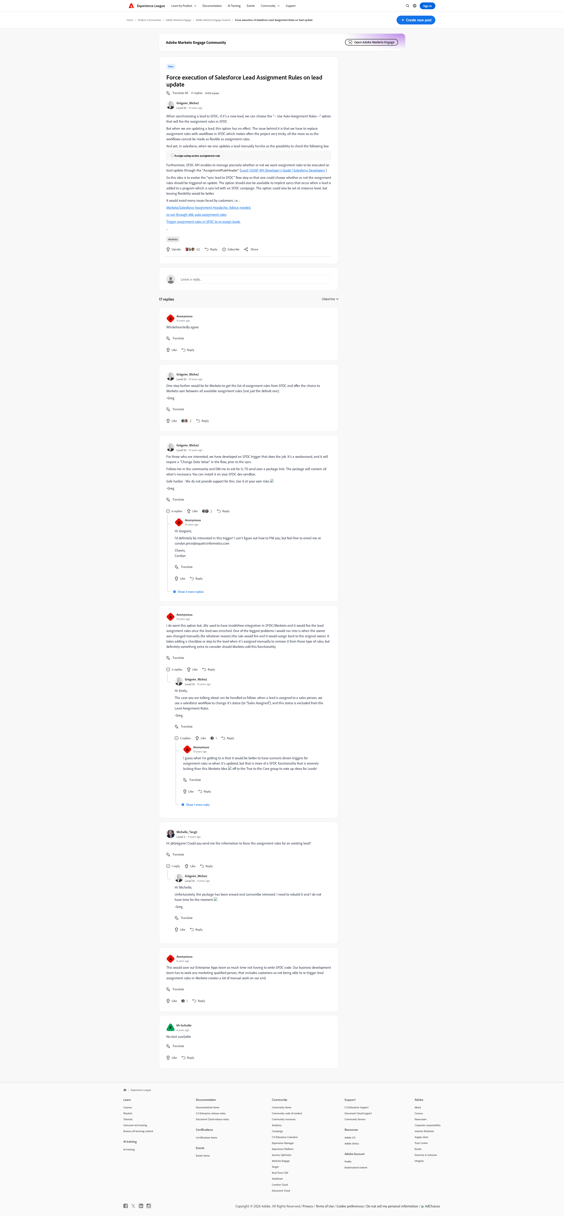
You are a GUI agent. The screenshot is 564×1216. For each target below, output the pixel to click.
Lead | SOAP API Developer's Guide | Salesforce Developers (283, 170)
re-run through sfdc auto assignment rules (196, 214)
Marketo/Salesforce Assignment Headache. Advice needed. (208, 207)
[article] (247, 333)
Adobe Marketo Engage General (213, 20)
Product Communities (149, 20)
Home (130, 20)
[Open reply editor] (248, 279)
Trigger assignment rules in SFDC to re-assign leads (203, 221)
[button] (416, 20)
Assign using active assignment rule (197, 155)
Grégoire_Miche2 (187, 103)
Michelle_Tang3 (186, 832)
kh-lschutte (183, 1025)
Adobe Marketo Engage (178, 20)
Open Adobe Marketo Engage (374, 42)
